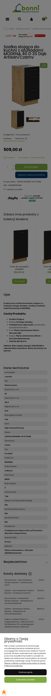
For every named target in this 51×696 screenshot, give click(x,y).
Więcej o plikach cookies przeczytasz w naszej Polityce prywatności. (25, 664)
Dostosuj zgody (25, 672)
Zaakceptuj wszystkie (25, 679)
